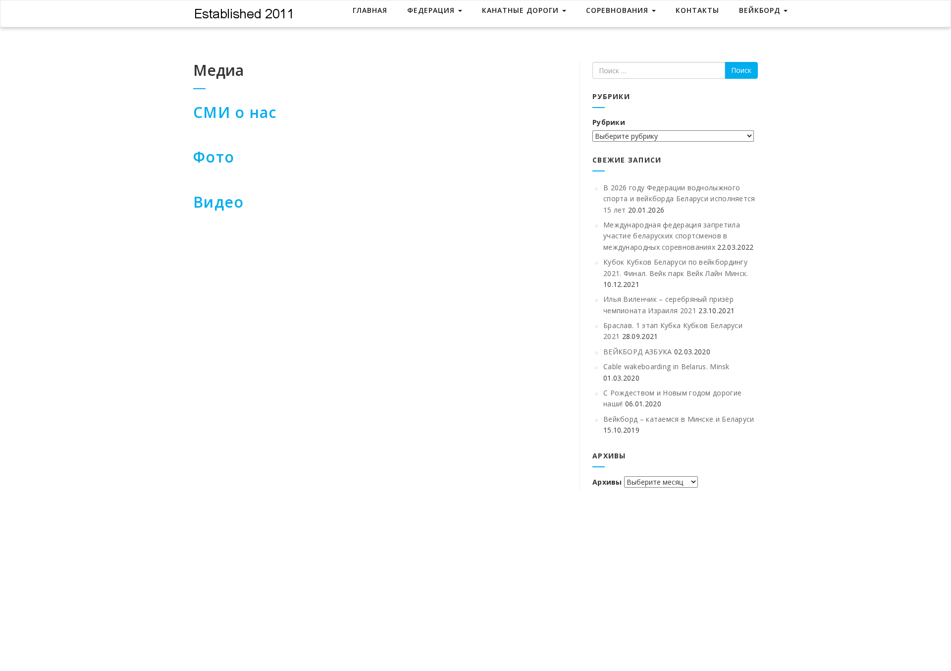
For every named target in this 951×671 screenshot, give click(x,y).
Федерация (432, 10)
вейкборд (761, 10)
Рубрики (608, 122)
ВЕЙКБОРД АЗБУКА (637, 351)
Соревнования (618, 10)
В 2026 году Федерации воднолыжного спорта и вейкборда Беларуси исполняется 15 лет (679, 199)
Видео (218, 202)
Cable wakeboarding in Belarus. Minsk (666, 366)
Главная (370, 10)
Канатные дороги (521, 10)
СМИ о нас (234, 112)
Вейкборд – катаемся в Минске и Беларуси (678, 419)
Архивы (607, 482)
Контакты (697, 10)
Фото (213, 157)
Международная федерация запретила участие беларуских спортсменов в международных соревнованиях (671, 236)
